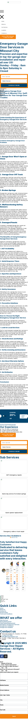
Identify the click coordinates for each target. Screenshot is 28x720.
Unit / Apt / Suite (5, 695)
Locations (3, 30)
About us (3, 24)
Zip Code (2, 710)
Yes (2, 668)
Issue (1, 662)
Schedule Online (14, 85)
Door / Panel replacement (9, 664)
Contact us (4, 33)
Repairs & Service (6, 663)
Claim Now (23, 416)
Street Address (4, 690)
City (1, 700)
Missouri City (14, 537)
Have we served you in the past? (10, 669)
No (6, 668)
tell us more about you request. (9, 672)
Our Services (4, 27)
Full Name (3, 680)
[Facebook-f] (2, 656)
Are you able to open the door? (9, 666)
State (1, 705)
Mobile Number (4, 685)
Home (2, 21)
